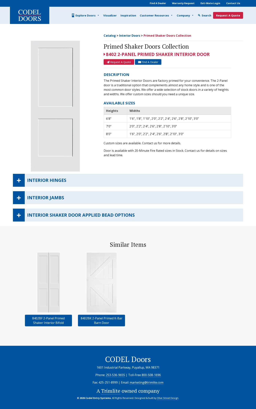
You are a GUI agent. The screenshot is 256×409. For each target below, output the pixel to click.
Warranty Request (183, 3)
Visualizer (110, 15)
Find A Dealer (158, 3)
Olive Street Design (167, 398)
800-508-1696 (151, 375)
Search (206, 15)
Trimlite (110, 390)
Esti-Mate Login (210, 3)
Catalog (110, 35)
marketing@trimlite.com (146, 382)
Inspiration (128, 15)
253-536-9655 (115, 375)
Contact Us (233, 3)
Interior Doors (129, 35)
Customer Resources (154, 15)
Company (183, 15)
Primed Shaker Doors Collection (167, 35)
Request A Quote (228, 15)
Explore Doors (86, 15)
